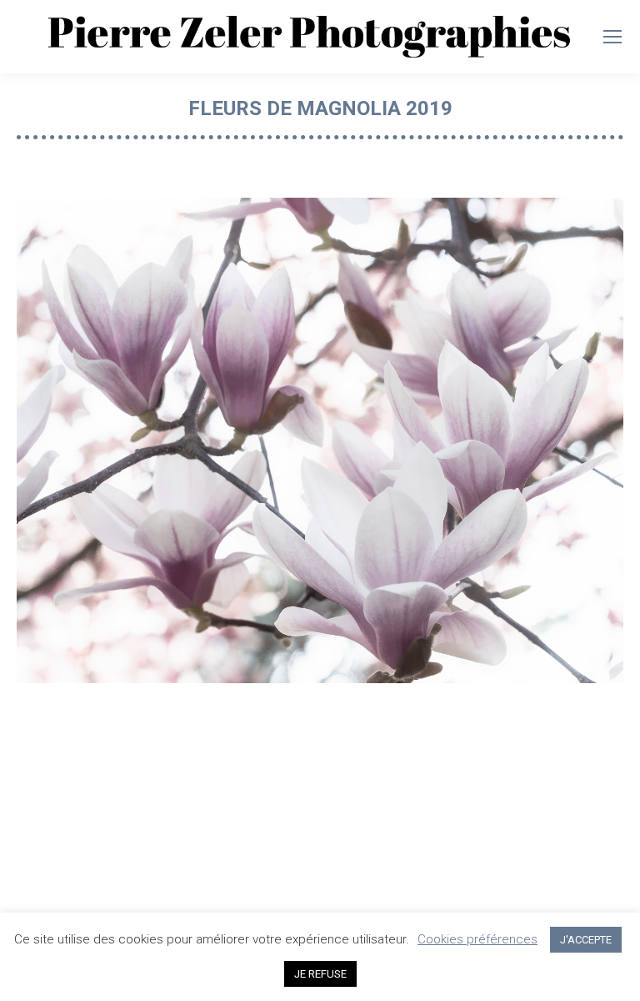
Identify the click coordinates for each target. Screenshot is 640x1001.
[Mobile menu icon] (612, 37)
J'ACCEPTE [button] (586, 939)
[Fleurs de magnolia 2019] (320, 440)
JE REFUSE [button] (320, 974)
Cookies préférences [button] (478, 939)
